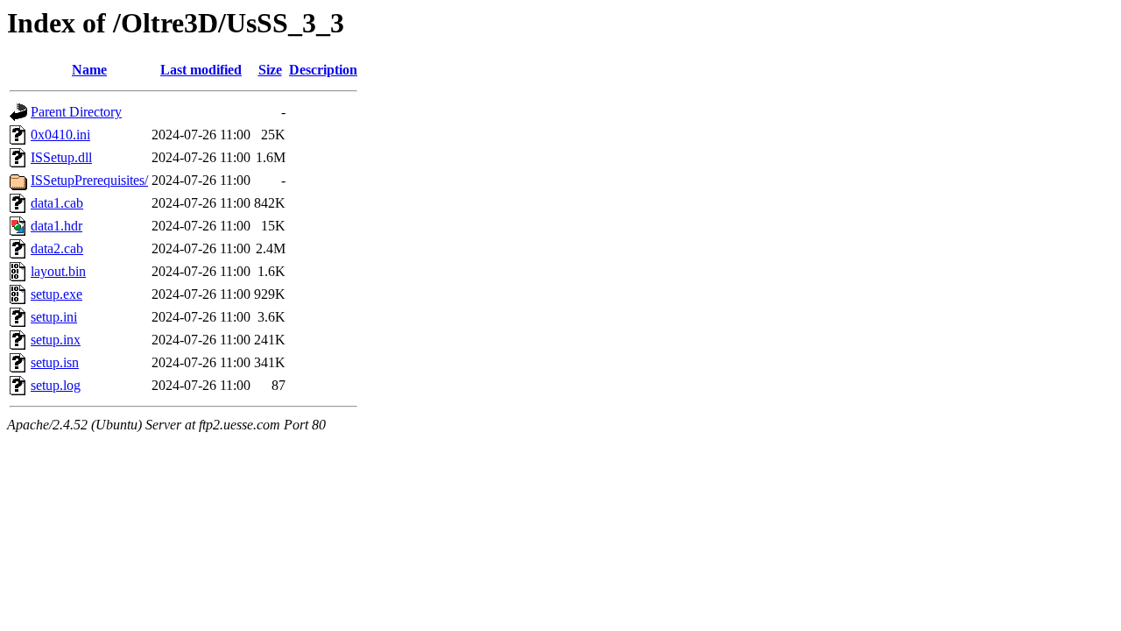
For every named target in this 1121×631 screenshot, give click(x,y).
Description (323, 69)
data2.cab (57, 248)
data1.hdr (56, 225)
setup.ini (54, 316)
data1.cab (57, 202)
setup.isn (55, 362)
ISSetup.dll (61, 157)
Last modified (201, 69)
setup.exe (56, 294)
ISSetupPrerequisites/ (89, 180)
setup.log (56, 385)
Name (89, 69)
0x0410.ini (60, 134)
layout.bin (58, 271)
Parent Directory (76, 111)
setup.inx (56, 339)
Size (270, 69)
